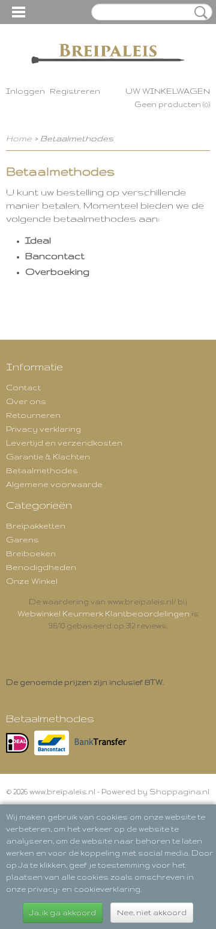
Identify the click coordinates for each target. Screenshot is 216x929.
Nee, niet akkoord (152, 912)
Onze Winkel (32, 581)
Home (19, 138)
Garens (22, 539)
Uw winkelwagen (167, 91)
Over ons (26, 401)
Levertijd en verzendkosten (64, 442)
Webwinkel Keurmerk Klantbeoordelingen (103, 613)
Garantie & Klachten (48, 456)
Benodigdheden (41, 567)
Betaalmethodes (42, 470)
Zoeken (199, 13)
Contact (23, 387)
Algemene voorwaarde (54, 484)
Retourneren (33, 415)
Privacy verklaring (43, 429)
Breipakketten (35, 525)
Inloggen (25, 91)
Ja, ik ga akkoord (62, 912)
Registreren (75, 91)
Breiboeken (31, 553)
